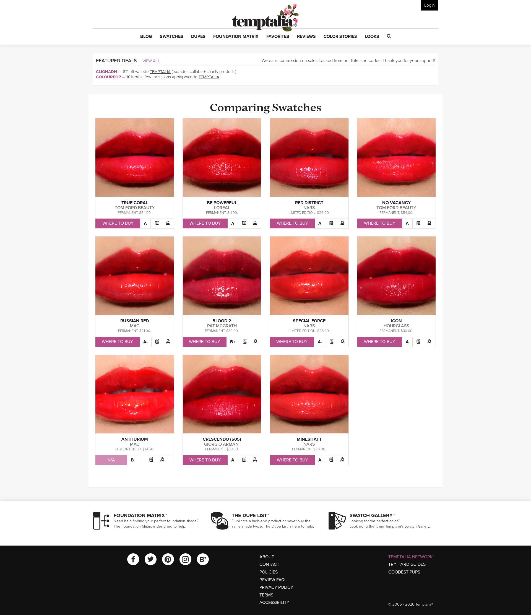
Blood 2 (221, 321)
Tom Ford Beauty (135, 208)
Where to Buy (118, 223)
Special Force (309, 321)
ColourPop (108, 76)
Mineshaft (309, 439)
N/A (111, 460)
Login (429, 5)
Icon (396, 321)
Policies (268, 572)
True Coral (134, 203)
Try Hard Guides (407, 564)
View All (151, 60)
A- (145, 342)
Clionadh (106, 71)
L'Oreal (222, 208)
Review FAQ (272, 580)
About (266, 557)
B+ (232, 342)
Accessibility (274, 602)
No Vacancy (396, 203)
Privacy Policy (276, 587)
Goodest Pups (404, 572)
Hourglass (396, 326)
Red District (309, 203)
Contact (269, 564)
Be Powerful (222, 203)
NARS (309, 208)
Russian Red (134, 321)
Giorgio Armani (222, 444)
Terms (266, 595)
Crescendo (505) (222, 439)
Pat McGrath (222, 326)
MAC (134, 326)
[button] (146, 37)
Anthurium (134, 439)
